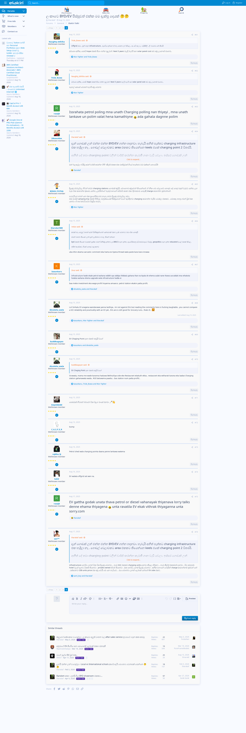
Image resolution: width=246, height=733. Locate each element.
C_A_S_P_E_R (56, 429)
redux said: (75, 227)
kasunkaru (57, 271)
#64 (196, 131)
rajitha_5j (56, 454)
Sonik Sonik (184, 678)
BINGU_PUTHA (56, 191)
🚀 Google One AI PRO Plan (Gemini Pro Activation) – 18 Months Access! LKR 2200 (15, 125)
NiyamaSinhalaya (63, 649)
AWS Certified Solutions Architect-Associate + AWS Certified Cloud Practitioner (15, 69)
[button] (5, 3)
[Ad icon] (3, 43)
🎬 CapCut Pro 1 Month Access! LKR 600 (15, 106)
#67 (196, 264)
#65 (196, 184)
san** (56, 538)
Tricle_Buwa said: (78, 40)
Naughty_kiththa (57, 41)
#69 (196, 334)
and (85, 57)
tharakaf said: (77, 137)
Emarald (185, 657)
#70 (196, 359)
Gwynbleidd (56, 404)
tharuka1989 (57, 228)
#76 (196, 532)
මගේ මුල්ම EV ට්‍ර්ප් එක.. (67, 655)
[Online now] (57, 75)
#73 (196, 447)
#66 (196, 221)
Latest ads (6, 38)
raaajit (57, 113)
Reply (195, 63)
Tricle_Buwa (56, 77)
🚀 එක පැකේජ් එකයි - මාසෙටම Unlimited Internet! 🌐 (15, 89)
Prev (51, 28)
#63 (196, 106)
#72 (196, 422)
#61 (196, 35)
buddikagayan (56, 341)
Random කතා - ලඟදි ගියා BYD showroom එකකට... (79, 675)
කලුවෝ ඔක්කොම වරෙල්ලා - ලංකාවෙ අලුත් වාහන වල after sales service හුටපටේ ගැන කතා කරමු (101, 637)
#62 (196, 71)
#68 (196, 303)
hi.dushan (185, 639)
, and (89, 320)
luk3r (56, 479)
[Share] (192, 35)
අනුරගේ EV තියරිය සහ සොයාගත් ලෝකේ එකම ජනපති (81, 646)
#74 (196, 472)
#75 (196, 497)
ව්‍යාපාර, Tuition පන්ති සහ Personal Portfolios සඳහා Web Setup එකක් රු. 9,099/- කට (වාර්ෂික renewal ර (16, 49)
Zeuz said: (75, 270)
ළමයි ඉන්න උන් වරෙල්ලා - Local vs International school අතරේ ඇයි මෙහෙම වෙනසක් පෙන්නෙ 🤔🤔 (101, 665)
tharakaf (51, 20)
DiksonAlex (57, 138)
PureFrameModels (181, 648)
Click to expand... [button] (134, 159)
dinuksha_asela (57, 310)
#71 (196, 398)
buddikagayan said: (79, 365)
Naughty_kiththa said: (80, 76)
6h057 (59, 657)
